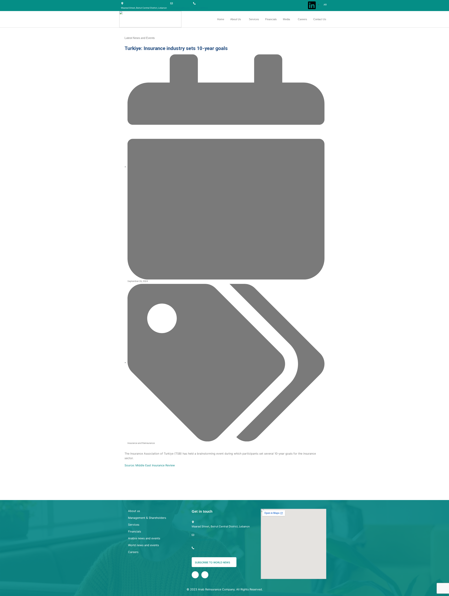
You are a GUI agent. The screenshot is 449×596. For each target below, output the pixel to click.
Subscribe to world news (213, 562)
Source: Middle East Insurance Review (150, 465)
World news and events (143, 545)
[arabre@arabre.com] (171, 3)
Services (133, 524)
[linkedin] (195, 574)
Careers (133, 552)
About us (134, 511)
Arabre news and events (144, 538)
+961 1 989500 (200, 7)
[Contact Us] (204, 574)
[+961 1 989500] (194, 3)
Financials (134, 531)
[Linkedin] (311, 5)
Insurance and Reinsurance (141, 443)
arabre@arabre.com (180, 7)
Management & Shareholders (147, 518)
